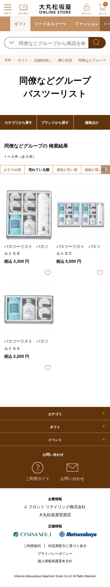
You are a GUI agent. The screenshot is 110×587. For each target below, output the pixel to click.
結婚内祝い (43, 60)
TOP (7, 60)
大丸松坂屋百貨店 (55, 514)
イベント (55, 439)
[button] (105, 24)
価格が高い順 (95, 169)
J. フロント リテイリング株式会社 (55, 506)
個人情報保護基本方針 (55, 560)
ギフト (20, 24)
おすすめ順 (12, 169)
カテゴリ (55, 413)
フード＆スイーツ (50, 24)
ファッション (87, 24)
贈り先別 (65, 60)
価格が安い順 (67, 169)
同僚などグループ (92, 60)
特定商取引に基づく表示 (67, 545)
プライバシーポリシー (55, 553)
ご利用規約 (32, 545)
